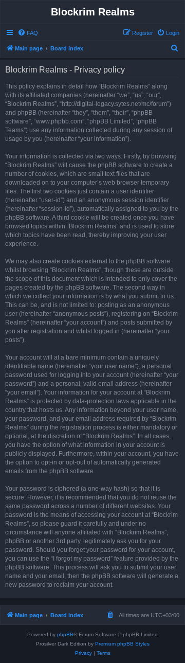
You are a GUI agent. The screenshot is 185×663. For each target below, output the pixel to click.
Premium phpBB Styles (122, 644)
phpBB (65, 634)
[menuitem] (27, 33)
